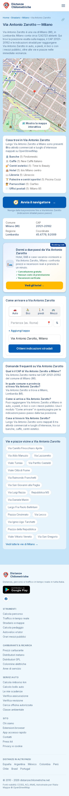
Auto (15, 311)
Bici (28, 311)
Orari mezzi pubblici (14, 636)
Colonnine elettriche (14, 663)
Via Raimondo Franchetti (22, 477)
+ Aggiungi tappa (19, 330)
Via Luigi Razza (16, 492)
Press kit (8, 741)
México (32, 764)
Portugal (25, 768)
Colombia (44, 764)
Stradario (16, 17)
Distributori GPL (11, 659)
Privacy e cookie (12, 746)
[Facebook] (6, 599)
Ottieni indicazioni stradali (34, 348)
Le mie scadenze (13, 691)
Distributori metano (13, 654)
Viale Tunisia (15, 462)
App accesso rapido (14, 732)
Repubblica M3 (40, 492)
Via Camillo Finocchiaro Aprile (25, 448)
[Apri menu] (63, 5)
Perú (56, 764)
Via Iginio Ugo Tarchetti (21, 521)
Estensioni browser (14, 727)
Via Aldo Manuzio (18, 455)
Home (6, 17)
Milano (25, 17)
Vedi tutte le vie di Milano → (22, 544)
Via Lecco (40, 514)
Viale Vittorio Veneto (20, 536)
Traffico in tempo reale (16, 618)
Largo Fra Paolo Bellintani (22, 507)
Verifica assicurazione (15, 695)
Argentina (19, 764)
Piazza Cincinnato (18, 514)
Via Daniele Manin (18, 499)
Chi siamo (8, 723)
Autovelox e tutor (13, 632)
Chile (6, 768)
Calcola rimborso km (14, 682)
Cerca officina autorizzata (18, 705)
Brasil (15, 768)
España (7, 764)
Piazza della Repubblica (22, 529)
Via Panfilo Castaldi (39, 462)
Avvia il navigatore (34, 202)
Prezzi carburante (13, 650)
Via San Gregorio (48, 536)
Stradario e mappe (13, 622)
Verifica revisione (13, 700)
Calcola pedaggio (13, 627)
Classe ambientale (13, 709)
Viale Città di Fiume (19, 470)
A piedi (41, 311)
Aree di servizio (12, 668)
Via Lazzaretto (42, 455)
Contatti (7, 736)
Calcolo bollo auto (13, 686)
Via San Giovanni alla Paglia (24, 485)
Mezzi (54, 311)
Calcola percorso (13, 613)
